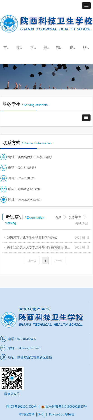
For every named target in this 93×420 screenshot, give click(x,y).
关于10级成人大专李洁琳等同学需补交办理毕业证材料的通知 (39, 247)
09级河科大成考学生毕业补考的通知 (32, 237)
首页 (58, 217)
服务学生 (75, 217)
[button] (86, 5)
